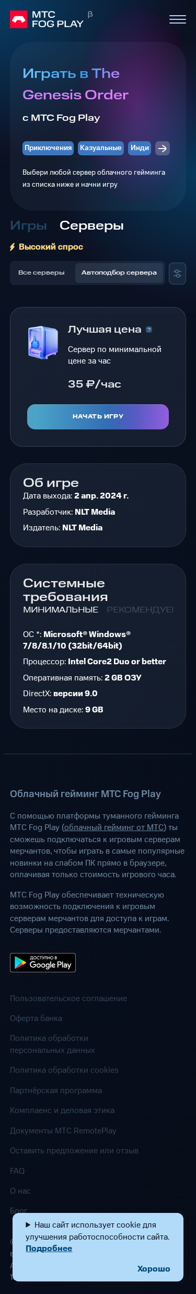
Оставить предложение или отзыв (74, 1150)
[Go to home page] (85, 19)
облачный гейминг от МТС (114, 827)
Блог (18, 1211)
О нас (20, 1191)
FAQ (17, 1171)
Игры (28, 226)
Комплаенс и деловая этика (62, 1110)
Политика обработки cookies (64, 1070)
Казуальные (101, 148)
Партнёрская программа (56, 1090)
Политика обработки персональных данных (52, 1044)
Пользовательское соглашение (68, 998)
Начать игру (98, 417)
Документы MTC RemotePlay (63, 1131)
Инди (140, 148)
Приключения (48, 148)
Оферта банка (36, 1018)
